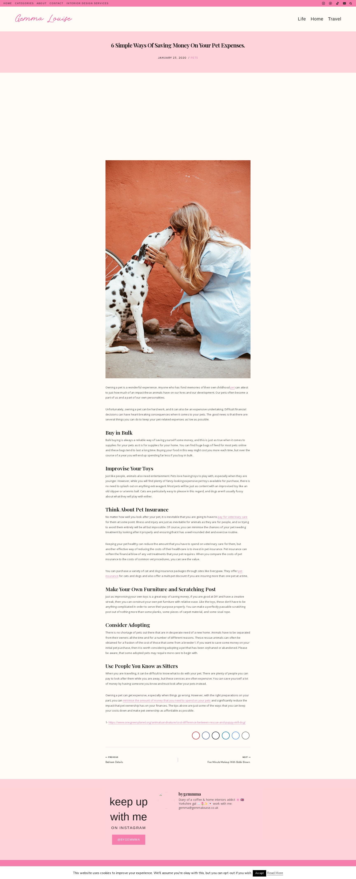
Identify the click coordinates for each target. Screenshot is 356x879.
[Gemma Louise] (43, 18)
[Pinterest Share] (196, 735)
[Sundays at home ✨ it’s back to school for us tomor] (169, 835)
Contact (56, 3)
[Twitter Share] (216, 735)
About (42, 3)
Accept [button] (259, 873)
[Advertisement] (178, 116)
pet (232, 387)
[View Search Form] (351, 3)
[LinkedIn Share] (226, 735)
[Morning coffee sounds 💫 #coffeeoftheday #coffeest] (216, 849)
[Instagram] (324, 3)
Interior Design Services (88, 3)
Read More (275, 873)
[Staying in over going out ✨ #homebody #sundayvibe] (169, 821)
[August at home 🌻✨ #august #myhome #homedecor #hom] (192, 821)
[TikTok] (338, 3)
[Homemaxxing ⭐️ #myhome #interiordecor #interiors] (216, 835)
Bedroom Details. (114, 760)
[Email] (345, 3)
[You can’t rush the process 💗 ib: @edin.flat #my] (216, 821)
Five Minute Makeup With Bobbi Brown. (229, 760)
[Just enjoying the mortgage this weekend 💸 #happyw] (192, 835)
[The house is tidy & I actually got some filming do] (240, 821)
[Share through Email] (245, 735)
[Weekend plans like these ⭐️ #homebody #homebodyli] (169, 849)
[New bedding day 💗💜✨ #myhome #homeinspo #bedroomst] (192, 849)
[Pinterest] (331, 3)
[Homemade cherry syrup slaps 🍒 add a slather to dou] (240, 835)
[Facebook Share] (206, 735)
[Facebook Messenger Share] (236, 735)
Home (8, 3)
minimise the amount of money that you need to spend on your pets (167, 700)
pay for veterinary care (233, 517)
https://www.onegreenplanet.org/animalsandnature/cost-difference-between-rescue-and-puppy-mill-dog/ (177, 722)
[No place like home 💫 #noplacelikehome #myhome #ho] (240, 849)
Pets (194, 57)
